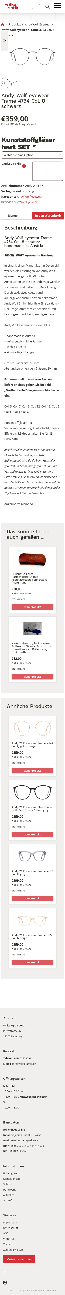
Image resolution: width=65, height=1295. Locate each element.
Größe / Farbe (11, 164)
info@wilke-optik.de (24, 1063)
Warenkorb (39, 7)
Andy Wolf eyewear (30, 197)
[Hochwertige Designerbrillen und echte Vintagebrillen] (11, 6)
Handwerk (9, 1189)
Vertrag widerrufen (19, 1259)
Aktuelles (8, 1195)
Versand (31, 124)
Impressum (10, 1222)
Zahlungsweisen (13, 1249)
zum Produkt (32, 607)
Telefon (31, 7)
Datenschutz (10, 1228)
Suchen (47, 7)
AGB (5, 1233)
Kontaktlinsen (11, 1178)
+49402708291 (22, 1058)
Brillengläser (11, 1173)
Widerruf (8, 1238)
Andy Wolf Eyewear (25, 202)
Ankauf (7, 1200)
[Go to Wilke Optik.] (2, 24)
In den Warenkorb (48, 216)
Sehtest (7, 1184)
